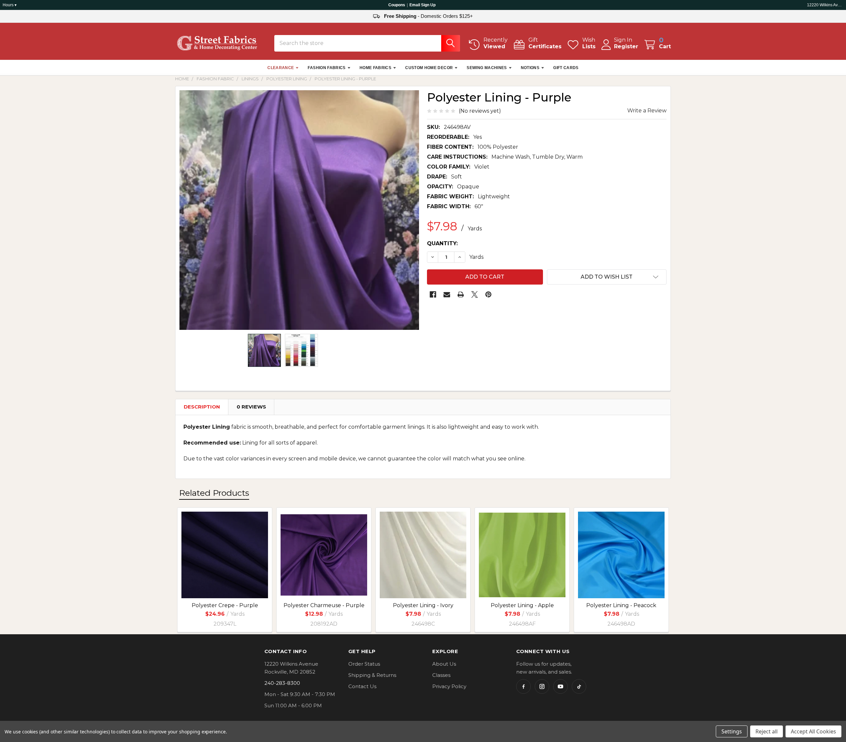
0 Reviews (251, 407)
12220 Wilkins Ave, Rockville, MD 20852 (825, 5)
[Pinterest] (488, 294)
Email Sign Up (422, 5)
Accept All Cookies (813, 731)
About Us (444, 664)
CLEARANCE (280, 67)
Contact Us (362, 686)
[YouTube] (560, 686)
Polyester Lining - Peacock (621, 605)
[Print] (461, 294)
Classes (441, 675)
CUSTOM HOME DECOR (429, 67)
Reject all (766, 731)
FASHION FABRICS (326, 67)
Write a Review (647, 110)
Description (202, 407)
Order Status (364, 664)
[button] (607, 277)
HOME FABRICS (375, 67)
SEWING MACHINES (487, 67)
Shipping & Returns (372, 675)
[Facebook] (433, 294)
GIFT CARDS (566, 67)
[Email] (447, 294)
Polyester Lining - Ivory (423, 605)
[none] (299, 210)
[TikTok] (579, 686)
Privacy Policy (449, 686)
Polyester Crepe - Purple (225, 605)
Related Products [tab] (214, 493)
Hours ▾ (10, 5)
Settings (731, 731)
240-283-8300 (282, 683)
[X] (475, 294)
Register (626, 46)
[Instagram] (542, 686)
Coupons (396, 5)
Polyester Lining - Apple (522, 605)
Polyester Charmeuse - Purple (324, 605)
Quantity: (442, 243)
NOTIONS (530, 67)
